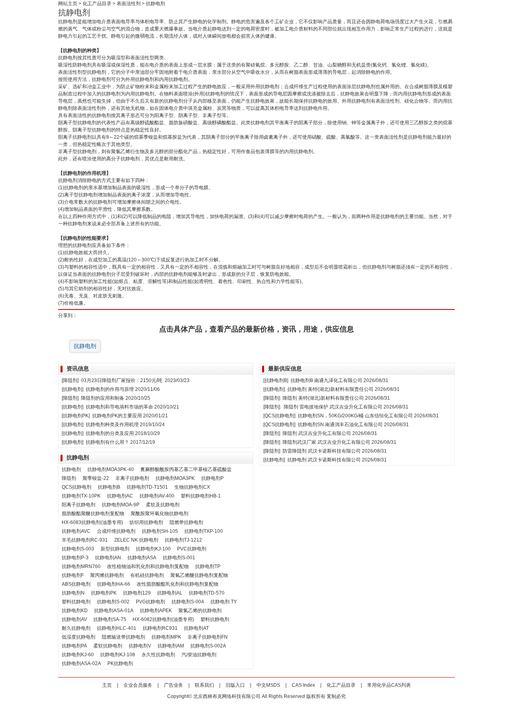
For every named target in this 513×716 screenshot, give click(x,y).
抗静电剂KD (75, 610)
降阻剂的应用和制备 (102, 398)
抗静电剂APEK (156, 610)
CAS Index (303, 685)
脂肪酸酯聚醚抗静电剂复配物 (93, 513)
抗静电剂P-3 (75, 557)
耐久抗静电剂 (76, 628)
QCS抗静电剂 (76, 487)
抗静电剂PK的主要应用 (117, 416)
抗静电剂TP (207, 566)
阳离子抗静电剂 (78, 505)
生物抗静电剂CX (192, 487)
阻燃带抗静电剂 (186, 522)
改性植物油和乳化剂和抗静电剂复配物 (148, 566)
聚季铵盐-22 (96, 478)
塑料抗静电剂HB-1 (201, 496)
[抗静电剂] (72, 389)
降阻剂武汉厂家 (299, 442)
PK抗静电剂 (120, 663)
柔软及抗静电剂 (163, 505)
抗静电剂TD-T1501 (147, 487)
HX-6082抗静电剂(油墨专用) (163, 619)
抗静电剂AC (120, 496)
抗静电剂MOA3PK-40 (110, 469)
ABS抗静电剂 (76, 584)
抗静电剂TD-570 (206, 593)
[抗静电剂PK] (76, 416)
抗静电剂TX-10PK (81, 496)
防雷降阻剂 (295, 451)
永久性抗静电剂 (158, 654)
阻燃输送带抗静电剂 (123, 637)
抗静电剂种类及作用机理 (112, 424)
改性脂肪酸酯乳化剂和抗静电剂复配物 (177, 584)
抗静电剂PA (74, 646)
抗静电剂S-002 (113, 602)
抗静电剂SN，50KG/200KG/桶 (331, 416)
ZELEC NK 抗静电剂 (136, 540)
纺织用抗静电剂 (146, 522)
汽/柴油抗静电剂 (199, 654)
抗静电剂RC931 (160, 628)
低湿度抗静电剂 (78, 637)
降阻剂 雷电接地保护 (306, 407)
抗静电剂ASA (141, 557)
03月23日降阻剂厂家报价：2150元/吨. (122, 380)
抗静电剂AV (74, 619)
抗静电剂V (140, 646)
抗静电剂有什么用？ (107, 442)
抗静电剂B (109, 487)
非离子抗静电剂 (132, 478)
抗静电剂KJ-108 (117, 654)
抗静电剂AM (171, 646)
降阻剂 (69, 478)
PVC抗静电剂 (191, 549)
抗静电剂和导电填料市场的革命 (119, 407)
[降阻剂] (70, 380)
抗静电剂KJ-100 (153, 549)
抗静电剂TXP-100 (203, 531)
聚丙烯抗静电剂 (107, 575)
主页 (107, 685)
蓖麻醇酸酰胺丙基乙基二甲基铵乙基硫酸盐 (186, 469)
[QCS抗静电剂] (279, 416)
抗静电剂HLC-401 (116, 628)
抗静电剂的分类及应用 (110, 433)
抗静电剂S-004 (188, 602)
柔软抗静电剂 (107, 646)
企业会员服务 (137, 685)
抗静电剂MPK (166, 637)
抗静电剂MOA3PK (175, 478)
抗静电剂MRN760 (81, 566)
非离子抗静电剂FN (208, 637)
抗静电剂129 (137, 593)
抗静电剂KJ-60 (78, 654)
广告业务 (173, 685)
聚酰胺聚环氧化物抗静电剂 (159, 513)
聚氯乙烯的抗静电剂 (200, 610)
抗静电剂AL (169, 593)
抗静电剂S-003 (78, 549)
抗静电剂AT (196, 628)
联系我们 (204, 685)
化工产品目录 (97, 3)
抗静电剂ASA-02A (81, 663)
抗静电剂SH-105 (160, 531)
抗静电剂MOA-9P (120, 505)
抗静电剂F (73, 575)
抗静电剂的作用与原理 (110, 389)
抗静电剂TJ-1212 (183, 540)
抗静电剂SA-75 (109, 619)
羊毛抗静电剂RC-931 (85, 540)
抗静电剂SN (311, 424)
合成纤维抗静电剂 (116, 531)
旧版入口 (235, 685)
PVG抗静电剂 (150, 602)
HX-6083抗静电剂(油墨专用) (92, 522)
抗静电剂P (212, 478)
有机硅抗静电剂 (147, 575)
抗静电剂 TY (223, 602)
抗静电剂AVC (76, 531)
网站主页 (67, 3)
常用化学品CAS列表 (389, 685)
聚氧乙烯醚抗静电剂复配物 (199, 575)
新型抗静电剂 (115, 549)
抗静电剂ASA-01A (113, 610)
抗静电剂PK (104, 593)
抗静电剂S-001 (179, 557)
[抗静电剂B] (275, 380)
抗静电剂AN (108, 557)
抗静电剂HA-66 (113, 584)
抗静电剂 (85, 346)
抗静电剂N (73, 593)
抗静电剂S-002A (208, 646)
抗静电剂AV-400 (156, 496)
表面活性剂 (129, 3)
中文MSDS (268, 685)
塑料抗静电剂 (76, 602)
